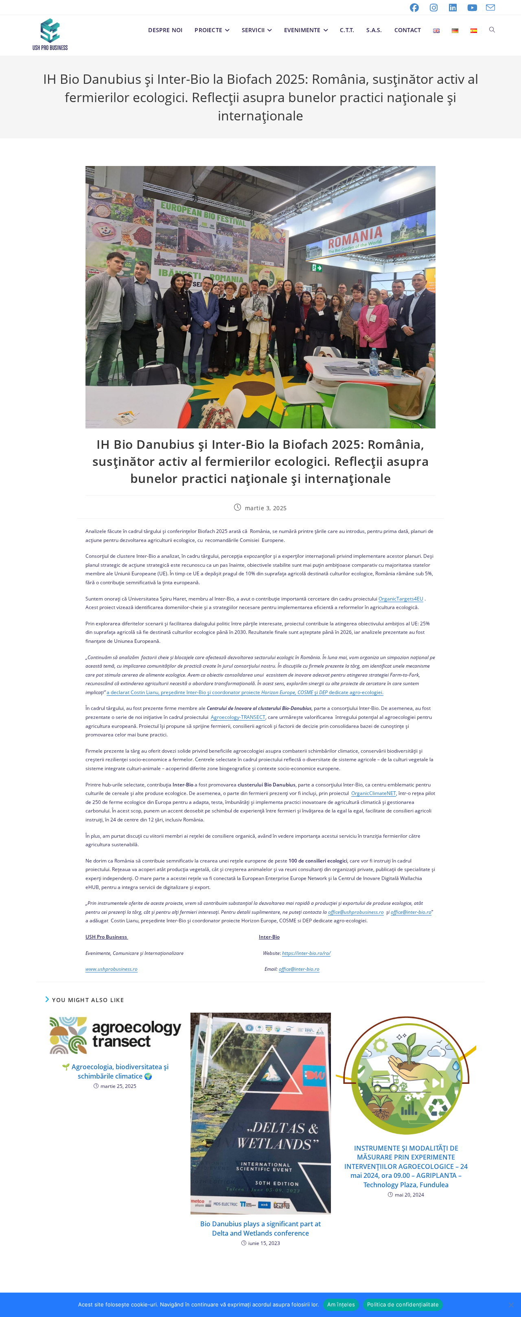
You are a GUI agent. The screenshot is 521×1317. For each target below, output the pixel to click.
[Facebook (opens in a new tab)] (414, 7)
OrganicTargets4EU (401, 598)
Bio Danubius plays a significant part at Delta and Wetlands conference (260, 1228)
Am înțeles (341, 1304)
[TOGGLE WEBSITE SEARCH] (492, 30)
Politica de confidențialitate (403, 1304)
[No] (511, 1305)
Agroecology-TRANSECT (238, 717)
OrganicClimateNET (373, 793)
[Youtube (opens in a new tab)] (472, 7)
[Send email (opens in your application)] (488, 7)
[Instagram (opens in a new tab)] (434, 7)
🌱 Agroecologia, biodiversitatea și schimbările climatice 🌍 (115, 1071)
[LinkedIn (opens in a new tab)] (453, 7)
